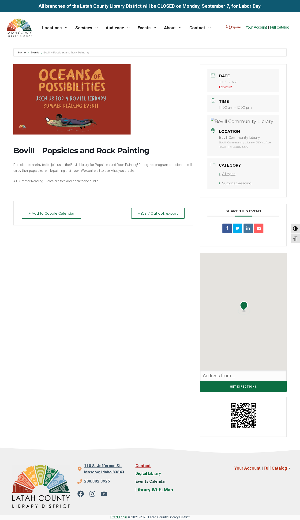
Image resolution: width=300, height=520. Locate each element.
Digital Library (148, 473)
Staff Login (118, 517)
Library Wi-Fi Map (154, 490)
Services (83, 27)
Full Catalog (279, 27)
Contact (197, 27)
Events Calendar (150, 481)
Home (22, 52)
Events (144, 27)
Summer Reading (236, 183)
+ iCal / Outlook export (158, 213)
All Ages (228, 174)
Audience (115, 27)
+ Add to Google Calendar (52, 213)
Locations (52, 27)
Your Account (256, 27)
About (170, 27)
